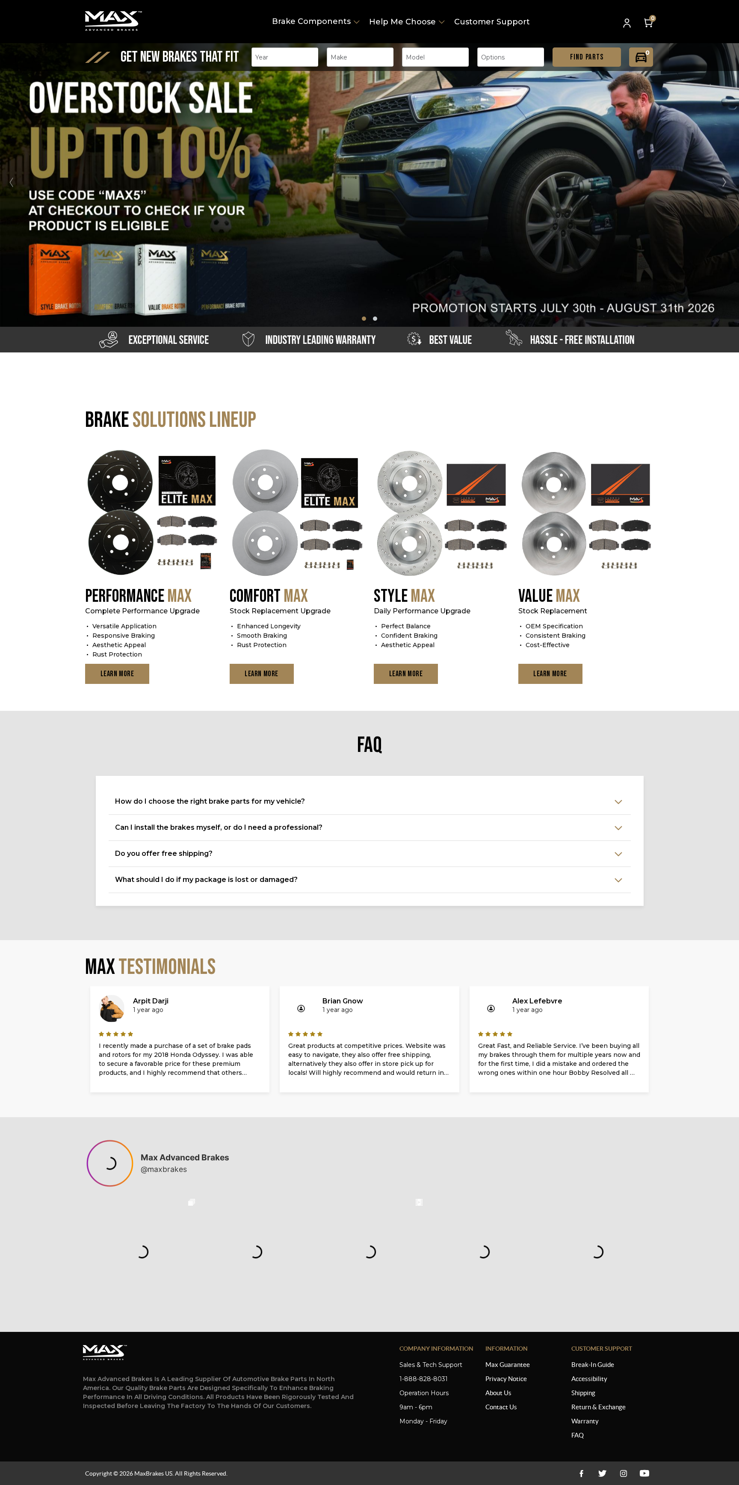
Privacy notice (506, 1378)
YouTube (623, 1473)
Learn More (117, 673)
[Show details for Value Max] (586, 514)
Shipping (583, 1392)
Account (627, 24)
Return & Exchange (598, 1407)
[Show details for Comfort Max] (298, 514)
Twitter (602, 1473)
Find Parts (587, 57)
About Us (498, 1392)
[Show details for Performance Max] (153, 514)
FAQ (577, 1435)
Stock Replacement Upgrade (280, 611)
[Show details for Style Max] (442, 514)
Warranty (585, 1421)
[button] (728, 182)
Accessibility (589, 1378)
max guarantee (507, 1364)
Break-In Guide (592, 1364)
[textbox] (264, 57)
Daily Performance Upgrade (422, 611)
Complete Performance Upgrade (142, 611)
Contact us (501, 1407)
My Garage (641, 57)
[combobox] (284, 57)
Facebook (581, 1473)
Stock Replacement (552, 611)
